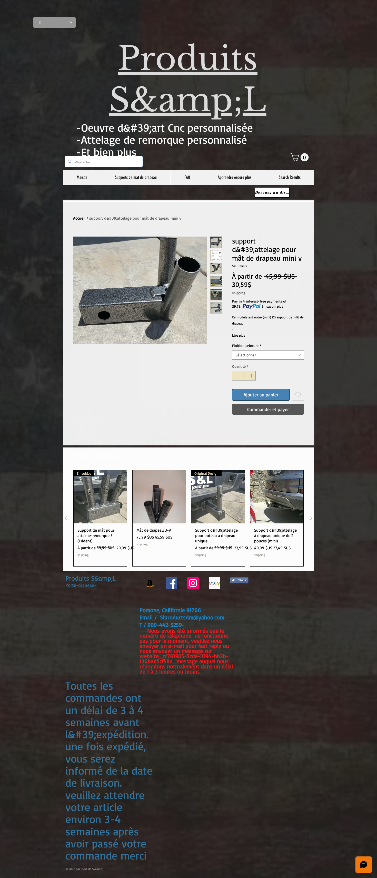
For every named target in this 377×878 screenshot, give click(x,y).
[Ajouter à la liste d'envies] (298, 395)
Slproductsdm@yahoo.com (192, 617)
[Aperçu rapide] (159, 497)
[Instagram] (193, 583)
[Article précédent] (66, 518)
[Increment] (252, 375)
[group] (188, 518)
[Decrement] (236, 375)
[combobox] (268, 355)
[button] (301, 157)
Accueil (79, 218)
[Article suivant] (311, 518)
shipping (238, 293)
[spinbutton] (244, 375)
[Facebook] (171, 583)
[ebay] (214, 583)
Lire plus (238, 335)
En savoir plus (272, 306)
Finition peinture (246, 345)
